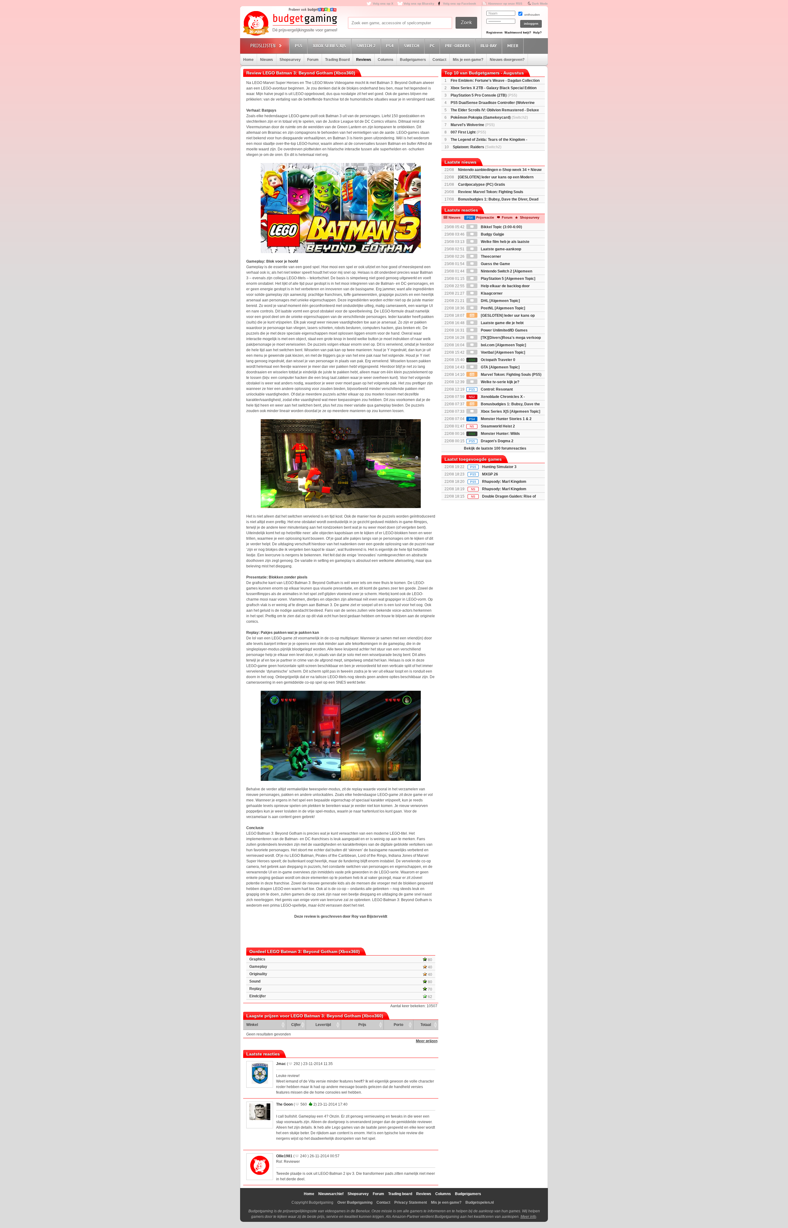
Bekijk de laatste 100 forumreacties (495, 448)
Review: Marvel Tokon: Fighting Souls (490, 192)
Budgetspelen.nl (479, 1202)
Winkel (252, 1025)
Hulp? (537, 32)
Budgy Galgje (492, 234)
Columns (385, 60)
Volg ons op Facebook (459, 3)
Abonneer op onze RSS (505, 3)
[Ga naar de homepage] (290, 23)
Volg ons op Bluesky (419, 3)
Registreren (494, 32)
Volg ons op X (383, 3)
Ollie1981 (284, 1156)
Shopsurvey (290, 60)
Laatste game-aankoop (500, 249)
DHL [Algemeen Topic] (500, 301)
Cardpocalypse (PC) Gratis (481, 184)
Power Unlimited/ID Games (504, 330)
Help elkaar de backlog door (505, 286)
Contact (439, 60)
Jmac (281, 1064)
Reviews (363, 60)
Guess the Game (495, 264)
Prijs (362, 1025)
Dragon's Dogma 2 (491, 441)
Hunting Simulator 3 (499, 467)
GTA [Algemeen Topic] (500, 367)
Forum (313, 60)
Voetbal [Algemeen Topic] (502, 352)
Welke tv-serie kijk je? (499, 382)
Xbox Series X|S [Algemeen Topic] (510, 411)
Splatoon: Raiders (477, 147)
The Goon (284, 1104)
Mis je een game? (468, 60)
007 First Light (468, 132)
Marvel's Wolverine (473, 125)
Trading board (400, 1194)
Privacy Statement (410, 1202)
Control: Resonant (491, 389)
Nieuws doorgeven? (507, 60)
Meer (512, 46)
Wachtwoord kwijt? (518, 32)
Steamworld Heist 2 (492, 426)
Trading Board (337, 60)
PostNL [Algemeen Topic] (502, 308)
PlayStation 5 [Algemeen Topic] (507, 278)
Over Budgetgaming (354, 1202)
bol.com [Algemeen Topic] (503, 345)
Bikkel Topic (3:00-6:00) (501, 227)
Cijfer (296, 1025)
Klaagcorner (491, 293)
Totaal (425, 1025)
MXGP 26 (490, 474)
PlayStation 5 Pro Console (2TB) (484, 95)
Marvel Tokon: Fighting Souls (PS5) (510, 374)
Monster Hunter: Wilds (494, 433)
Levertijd (323, 1025)
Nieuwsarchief (331, 1194)
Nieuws (266, 60)
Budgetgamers (413, 60)
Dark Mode (540, 3)
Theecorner (490, 256)
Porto (398, 1025)
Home (248, 60)
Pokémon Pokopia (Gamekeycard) (489, 117)
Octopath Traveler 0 (492, 360)
